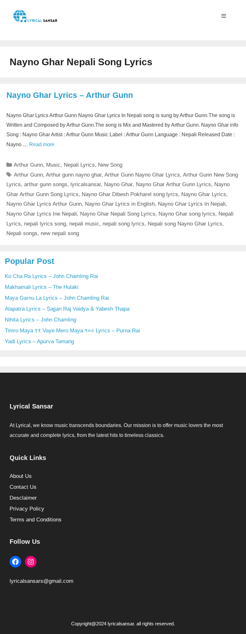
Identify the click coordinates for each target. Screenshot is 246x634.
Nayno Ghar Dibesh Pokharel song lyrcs (130, 194)
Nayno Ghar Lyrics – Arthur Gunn (69, 95)
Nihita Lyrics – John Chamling (40, 320)
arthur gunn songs (45, 184)
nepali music (84, 224)
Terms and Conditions (36, 520)
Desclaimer (23, 498)
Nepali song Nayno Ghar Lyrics (185, 224)
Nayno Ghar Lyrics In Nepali (192, 204)
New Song (110, 165)
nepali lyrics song (45, 224)
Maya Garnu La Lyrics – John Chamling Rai (57, 298)
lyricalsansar (85, 184)
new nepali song (60, 233)
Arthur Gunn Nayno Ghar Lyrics (142, 175)
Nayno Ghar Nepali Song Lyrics (117, 214)
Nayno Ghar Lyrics (203, 194)
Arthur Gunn (28, 165)
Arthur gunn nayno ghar (74, 175)
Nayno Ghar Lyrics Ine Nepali (41, 214)
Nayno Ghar (118, 184)
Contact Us (23, 487)
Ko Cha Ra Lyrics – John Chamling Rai (51, 276)
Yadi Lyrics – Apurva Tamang (39, 341)
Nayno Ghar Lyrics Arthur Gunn (44, 204)
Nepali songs (21, 233)
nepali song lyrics (123, 224)
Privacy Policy (27, 509)
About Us (21, 476)
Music (53, 165)
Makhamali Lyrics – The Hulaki (41, 287)
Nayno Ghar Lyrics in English (120, 204)
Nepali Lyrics (79, 165)
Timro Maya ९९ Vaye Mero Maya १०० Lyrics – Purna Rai (72, 331)
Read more (41, 144)
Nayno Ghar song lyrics (187, 214)
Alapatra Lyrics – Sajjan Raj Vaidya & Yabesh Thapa (67, 309)
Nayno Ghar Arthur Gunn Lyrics (173, 184)
